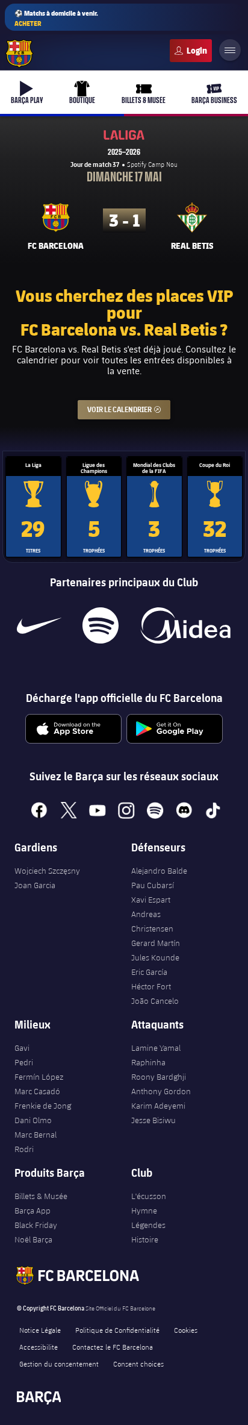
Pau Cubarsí (152, 885)
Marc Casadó (37, 1091)
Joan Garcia (34, 885)
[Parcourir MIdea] (185, 625)
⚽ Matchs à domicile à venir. (56, 18)
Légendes (148, 1225)
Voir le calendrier (128, 409)
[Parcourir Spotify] (100, 625)
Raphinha (148, 1062)
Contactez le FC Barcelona (112, 1346)
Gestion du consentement (59, 1363)
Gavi (21, 1048)
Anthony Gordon (161, 1091)
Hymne (144, 1210)
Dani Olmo (33, 1120)
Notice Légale (40, 1330)
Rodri (24, 1149)
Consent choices (138, 1363)
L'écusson (148, 1196)
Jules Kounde (155, 957)
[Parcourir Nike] (39, 625)
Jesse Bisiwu (153, 1120)
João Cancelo (155, 1001)
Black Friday (35, 1225)
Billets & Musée (40, 1196)
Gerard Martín (155, 943)
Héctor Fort (151, 986)
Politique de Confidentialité (117, 1330)
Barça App (32, 1210)
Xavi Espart (150, 899)
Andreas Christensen (152, 921)
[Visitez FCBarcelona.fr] (19, 53)
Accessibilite (38, 1346)
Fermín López (38, 1077)
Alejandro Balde (159, 870)
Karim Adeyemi (158, 1105)
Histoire (144, 1239)
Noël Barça (33, 1239)
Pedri (23, 1062)
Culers (191, 50)
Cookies (185, 1330)
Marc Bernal (35, 1134)
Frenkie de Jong (42, 1105)
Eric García (149, 972)
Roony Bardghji (158, 1077)
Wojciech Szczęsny (47, 870)
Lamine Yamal (156, 1048)
